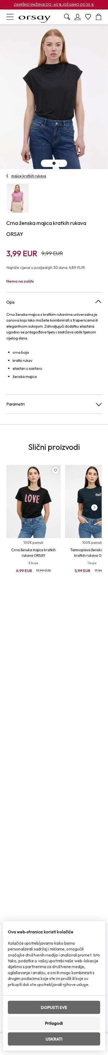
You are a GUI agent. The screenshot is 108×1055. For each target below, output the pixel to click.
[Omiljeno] (88, 17)
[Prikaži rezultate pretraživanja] (67, 17)
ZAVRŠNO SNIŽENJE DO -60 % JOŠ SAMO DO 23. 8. (54, 4)
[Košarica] (98, 17)
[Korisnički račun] (77, 17)
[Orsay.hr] (34, 17)
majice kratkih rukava (28, 176)
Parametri (15, 404)
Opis (10, 302)
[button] (54, 163)
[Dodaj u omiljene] (55, 470)
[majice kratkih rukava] (7, 176)
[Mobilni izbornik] (10, 17)
